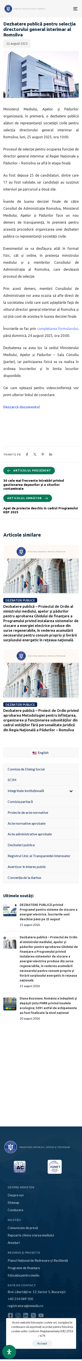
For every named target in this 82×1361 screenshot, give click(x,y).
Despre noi (16, 1195)
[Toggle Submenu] (71, 790)
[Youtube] (41, 1315)
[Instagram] (18, 1315)
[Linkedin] (25, 1315)
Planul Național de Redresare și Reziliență (38, 1260)
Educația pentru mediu (23, 1275)
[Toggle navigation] (59, 8)
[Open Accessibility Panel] (9, 1352)
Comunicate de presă (23, 1228)
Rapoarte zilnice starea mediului (31, 1235)
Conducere (15, 1210)
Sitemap (13, 1202)
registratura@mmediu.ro (25, 1306)
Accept (42, 1343)
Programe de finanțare (24, 1268)
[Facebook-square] (10, 1315)
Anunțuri (14, 1242)
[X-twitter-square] (33, 1315)
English (43, 752)
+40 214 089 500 (20, 1299)
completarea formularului (57, 329)
